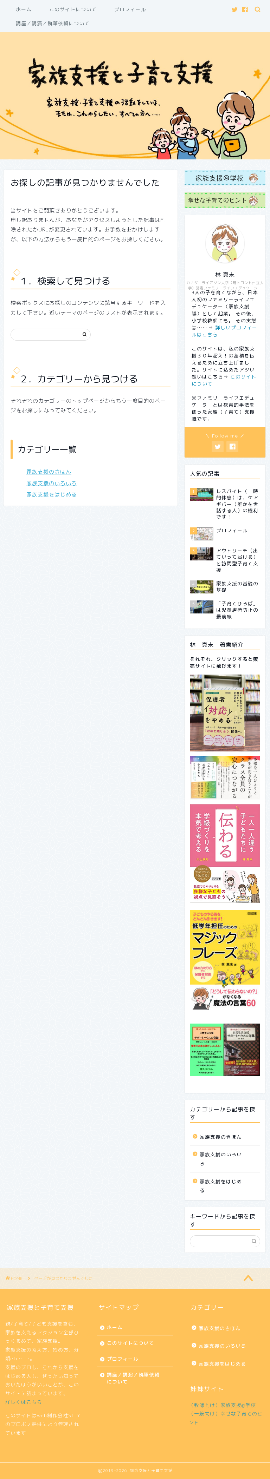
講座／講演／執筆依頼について (53, 23)
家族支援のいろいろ (51, 483)
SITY (74, 1415)
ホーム (24, 9)
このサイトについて (73, 9)
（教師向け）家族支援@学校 (222, 1405)
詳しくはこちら (23, 1402)
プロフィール (130, 9)
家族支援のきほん (48, 471)
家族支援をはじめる (51, 494)
